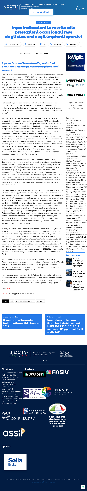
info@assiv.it (36, 482)
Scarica (4, 294)
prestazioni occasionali (25, 301)
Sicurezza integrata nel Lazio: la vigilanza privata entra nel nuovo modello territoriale (79, 274)
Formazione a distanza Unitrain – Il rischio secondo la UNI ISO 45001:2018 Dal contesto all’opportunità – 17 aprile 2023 (65, 326)
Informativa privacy (48, 482)
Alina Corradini (25, 54)
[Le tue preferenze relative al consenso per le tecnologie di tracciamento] (83, 487)
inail (11, 301)
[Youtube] (82, 8)
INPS (9, 288)
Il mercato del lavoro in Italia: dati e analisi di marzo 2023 (21, 323)
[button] (77, 5)
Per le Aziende (43, 22)
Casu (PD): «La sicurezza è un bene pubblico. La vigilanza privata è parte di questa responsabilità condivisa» (78, 285)
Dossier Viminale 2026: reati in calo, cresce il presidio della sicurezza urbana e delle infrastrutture (79, 262)
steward (40, 301)
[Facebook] (76, 8)
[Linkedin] (79, 8)
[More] (81, 44)
